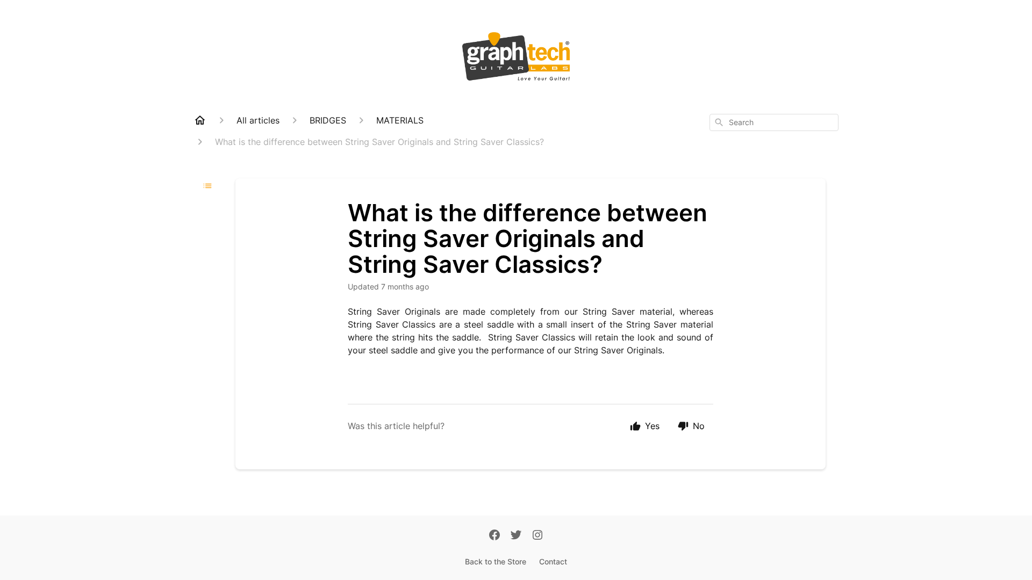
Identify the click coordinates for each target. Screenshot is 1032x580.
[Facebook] (494, 535)
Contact (553, 561)
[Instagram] (537, 535)
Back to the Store (495, 561)
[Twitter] (516, 535)
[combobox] (774, 122)
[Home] (200, 120)
